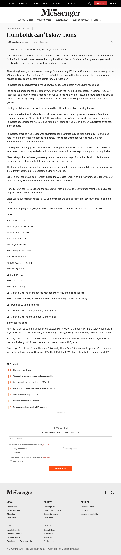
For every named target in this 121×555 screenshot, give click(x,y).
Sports (23, 3)
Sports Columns (51, 514)
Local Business (13, 510)
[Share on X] (112, 42)
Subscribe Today (81, 20)
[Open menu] (4, 3)
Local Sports (49, 507)
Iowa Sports (49, 518)
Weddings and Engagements (19, 541)
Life (45, 3)
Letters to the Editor (90, 514)
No (23, 461)
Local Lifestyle (13, 530)
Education (11, 514)
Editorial (84, 510)
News (12, 3)
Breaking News (71, 449)
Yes (14, 461)
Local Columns (87, 507)
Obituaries (57, 3)
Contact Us (49, 541)
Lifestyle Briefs (13, 537)
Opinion (35, 3)
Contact (49, 525)
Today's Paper (44, 20)
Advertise (48, 537)
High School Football (19, 29)
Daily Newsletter (20, 449)
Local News (12, 507)
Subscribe (100, 3)
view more (59, 413)
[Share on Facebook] (107, 42)
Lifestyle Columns (15, 534)
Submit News (62, 20)
